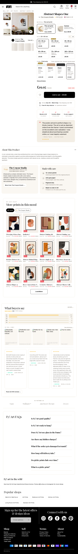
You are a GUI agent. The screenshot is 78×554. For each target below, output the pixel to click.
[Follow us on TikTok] (50, 518)
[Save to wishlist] (40, 95)
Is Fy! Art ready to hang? (41, 425)
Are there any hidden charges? (44, 439)
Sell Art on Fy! (26, 532)
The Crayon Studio (47, 17)
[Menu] (3, 6)
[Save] (20, 215)
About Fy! (60, 532)
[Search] (54, 7)
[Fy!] (9, 6)
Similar (11, 210)
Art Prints (14, 11)
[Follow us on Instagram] (43, 518)
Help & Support (8, 537)
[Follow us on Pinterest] (71, 518)
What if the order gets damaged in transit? (49, 446)
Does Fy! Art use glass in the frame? (46, 432)
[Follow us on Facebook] (57, 518)
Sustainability (61, 536)
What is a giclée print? (40, 467)
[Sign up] (28, 520)
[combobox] (35, 6)
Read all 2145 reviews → (13, 392)
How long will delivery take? (43, 453)
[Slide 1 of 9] (7, 16)
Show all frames (41, 81)
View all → (31, 40)
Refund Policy (44, 534)
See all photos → (68, 327)
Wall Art (6, 11)
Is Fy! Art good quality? (41, 418)
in (69, 36)
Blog (58, 534)
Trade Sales (7, 541)
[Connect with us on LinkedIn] (64, 518)
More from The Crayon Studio (15, 185)
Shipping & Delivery (10, 534)
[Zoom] (31, 31)
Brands (6, 532)
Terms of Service (45, 536)
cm (73, 36)
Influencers (25, 536)
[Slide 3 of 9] (7, 32)
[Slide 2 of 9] (7, 24)
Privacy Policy (44, 532)
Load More (39, 291)
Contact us (7, 539)
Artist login (25, 534)
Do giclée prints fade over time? (44, 460)
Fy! (9, 551)
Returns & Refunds (9, 536)
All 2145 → (70, 307)
